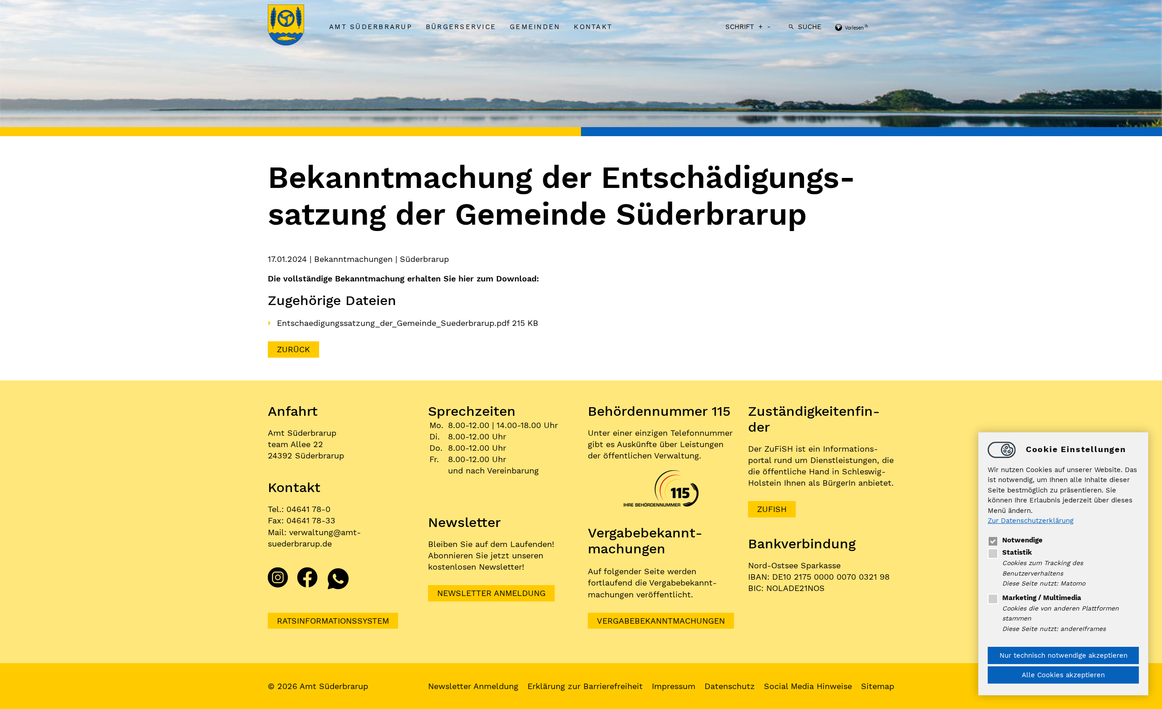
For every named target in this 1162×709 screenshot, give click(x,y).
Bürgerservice (461, 27)
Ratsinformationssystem (333, 620)
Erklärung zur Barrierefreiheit (585, 686)
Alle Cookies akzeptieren (1063, 675)
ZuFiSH (772, 509)
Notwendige (1022, 540)
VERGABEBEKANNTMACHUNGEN (661, 620)
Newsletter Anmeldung (491, 593)
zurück (293, 349)
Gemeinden (535, 27)
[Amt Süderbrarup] (295, 26)
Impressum (673, 686)
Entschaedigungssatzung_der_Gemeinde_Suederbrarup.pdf (394, 323)
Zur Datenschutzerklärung (1030, 521)
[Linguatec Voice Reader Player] (863, 28)
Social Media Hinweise (808, 686)
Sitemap (877, 686)
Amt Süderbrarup (370, 27)
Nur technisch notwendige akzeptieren (1064, 655)
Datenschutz (729, 686)
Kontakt (593, 27)
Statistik (1017, 552)
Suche (810, 27)
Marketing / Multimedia (1041, 598)
